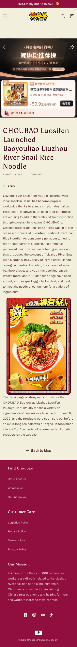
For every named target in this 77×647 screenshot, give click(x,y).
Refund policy (17, 497)
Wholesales (15, 488)
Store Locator (17, 479)
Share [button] (12, 185)
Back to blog (41, 450)
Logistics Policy (18, 522)
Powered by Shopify (48, 640)
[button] (5, 16)
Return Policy (17, 531)
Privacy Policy (17, 549)
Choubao (32, 640)
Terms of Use (16, 540)
